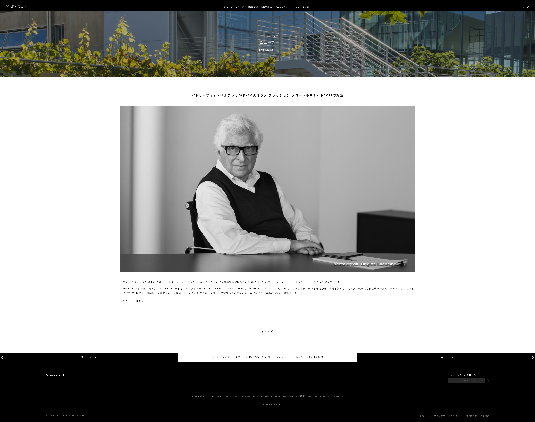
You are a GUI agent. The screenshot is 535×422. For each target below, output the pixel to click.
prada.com (198, 396)
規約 (422, 415)
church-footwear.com (237, 396)
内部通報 (484, 415)
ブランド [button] (239, 7)
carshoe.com (260, 396)
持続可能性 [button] (266, 7)
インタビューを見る (132, 301)
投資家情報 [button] (252, 7)
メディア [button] (295, 7)
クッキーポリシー (436, 415)
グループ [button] (227, 7)
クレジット (454, 415)
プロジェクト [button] (281, 7)
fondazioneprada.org (267, 404)
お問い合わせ (470, 415)
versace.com (278, 396)
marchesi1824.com (300, 396)
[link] (264, 331)
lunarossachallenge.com (328, 396)
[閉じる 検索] (528, 7)
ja (521, 7)
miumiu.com (214, 396)
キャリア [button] (307, 7)
